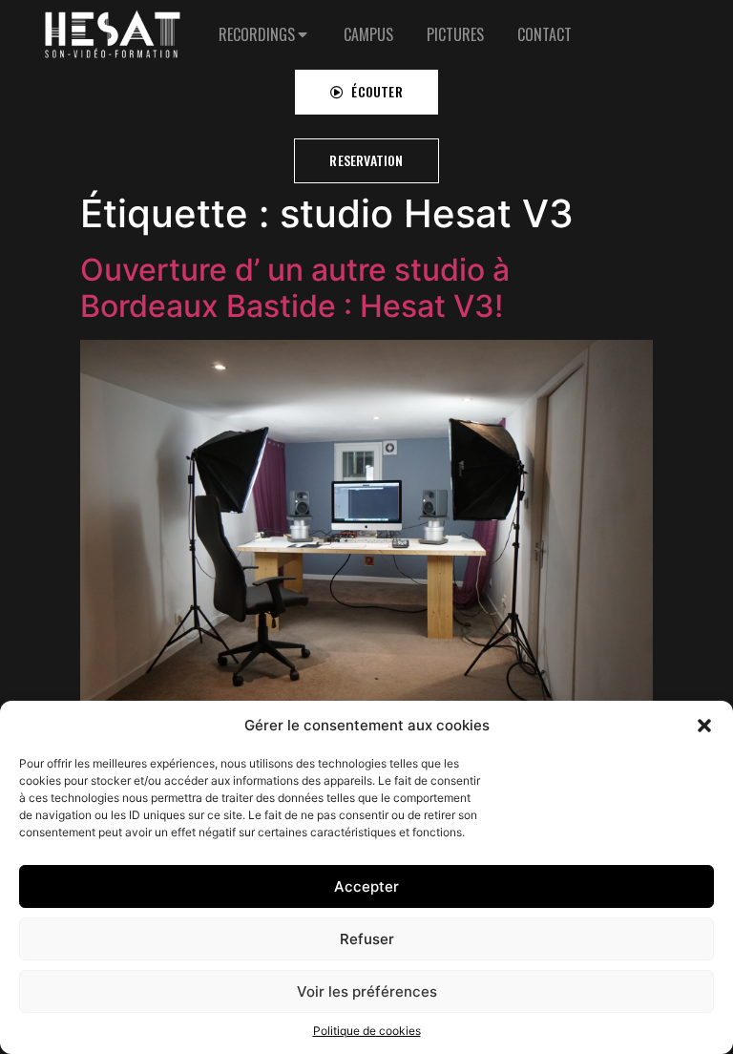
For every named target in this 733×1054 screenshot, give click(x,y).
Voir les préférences (367, 991)
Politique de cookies (367, 1030)
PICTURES (455, 34)
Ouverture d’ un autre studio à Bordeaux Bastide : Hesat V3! (295, 288)
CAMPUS (368, 34)
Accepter (366, 886)
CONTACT (544, 34)
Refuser (367, 939)
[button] (704, 725)
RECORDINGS (257, 34)
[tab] (264, 34)
